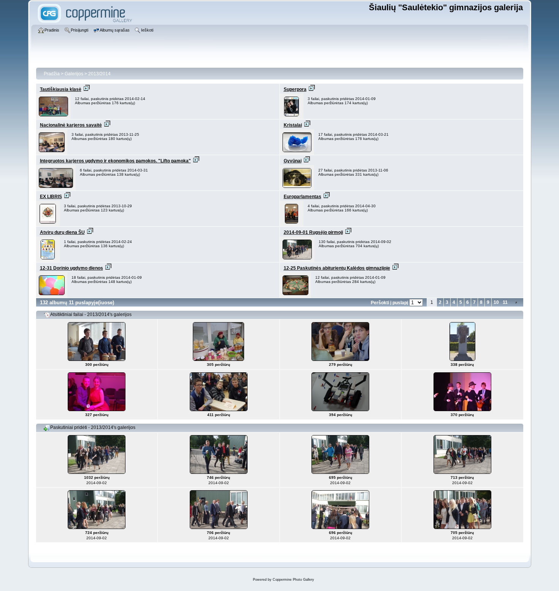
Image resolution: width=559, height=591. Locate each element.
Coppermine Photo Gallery (293, 579)
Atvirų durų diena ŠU (62, 232)
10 (496, 302)
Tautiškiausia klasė (60, 89)
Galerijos (74, 73)
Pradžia (52, 73)
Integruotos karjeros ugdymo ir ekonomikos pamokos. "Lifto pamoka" (115, 161)
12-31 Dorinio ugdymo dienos (71, 268)
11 (505, 302)
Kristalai (293, 125)
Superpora (295, 89)
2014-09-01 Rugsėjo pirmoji (313, 232)
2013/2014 (99, 73)
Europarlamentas (302, 196)
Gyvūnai (293, 161)
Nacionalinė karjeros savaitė (71, 125)
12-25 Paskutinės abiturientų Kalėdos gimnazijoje (337, 268)
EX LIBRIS (51, 196)
